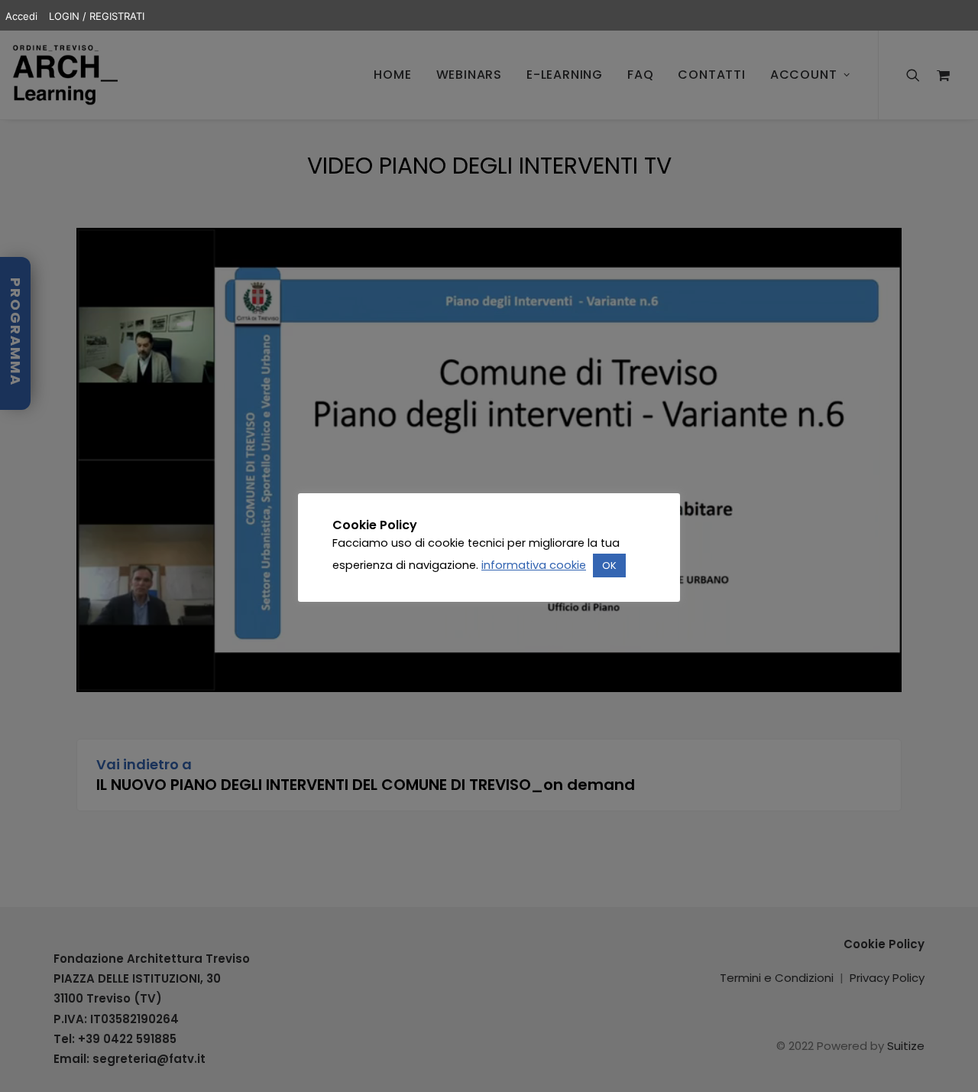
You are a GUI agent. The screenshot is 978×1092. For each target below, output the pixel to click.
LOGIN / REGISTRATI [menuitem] (96, 16)
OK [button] (609, 565)
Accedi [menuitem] (21, 16)
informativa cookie (533, 565)
